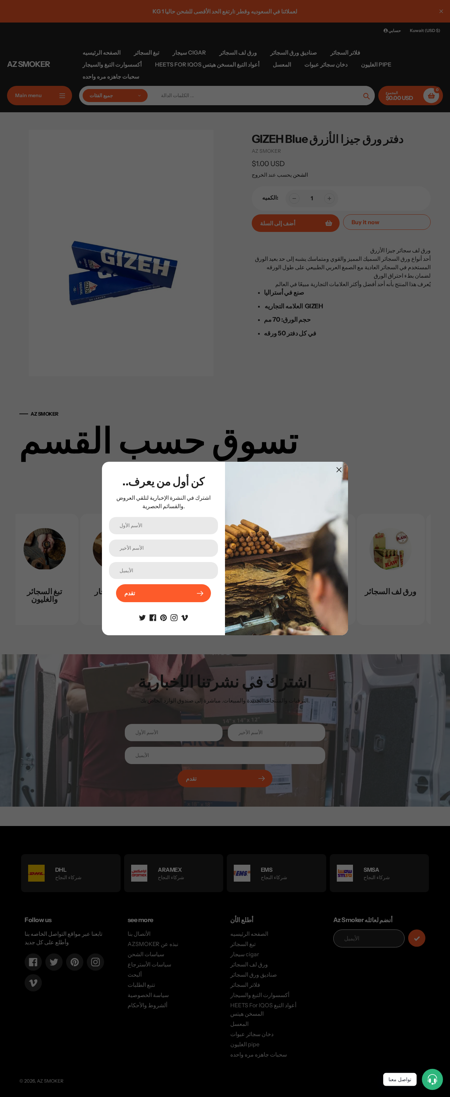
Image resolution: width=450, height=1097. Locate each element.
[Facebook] (152, 616)
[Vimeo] (184, 616)
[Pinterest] (163, 616)
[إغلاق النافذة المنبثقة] (339, 469)
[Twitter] (142, 616)
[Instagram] (174, 616)
